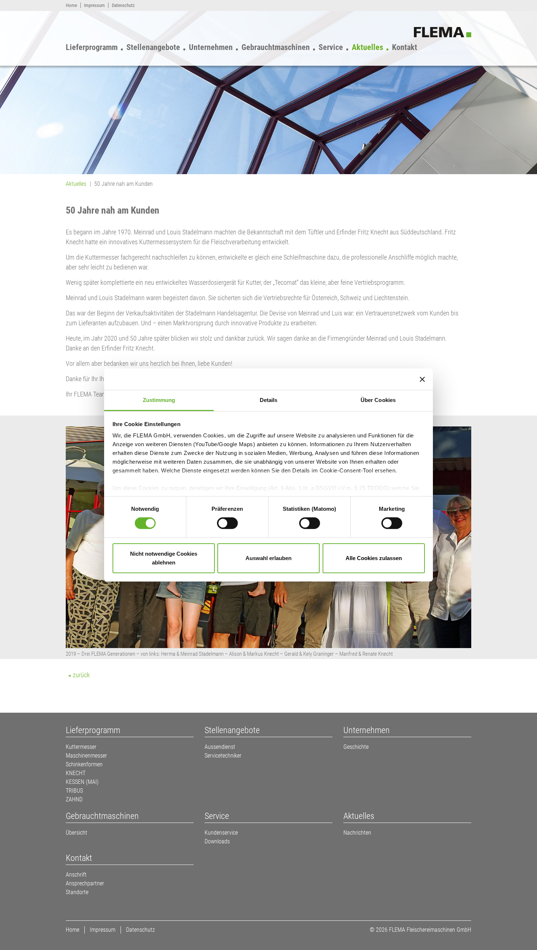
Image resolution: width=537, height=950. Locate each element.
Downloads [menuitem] (217, 841)
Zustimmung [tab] (159, 400)
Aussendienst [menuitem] (220, 746)
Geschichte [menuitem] (356, 746)
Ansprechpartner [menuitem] (85, 883)
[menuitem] (71, 5)
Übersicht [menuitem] (76, 832)
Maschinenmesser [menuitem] (86, 755)
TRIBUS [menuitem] (74, 790)
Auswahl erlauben (268, 558)
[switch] (227, 523)
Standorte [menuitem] (77, 892)
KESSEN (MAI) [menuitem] (82, 781)
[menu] (246, 45)
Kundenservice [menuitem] (221, 832)
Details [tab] (269, 400)
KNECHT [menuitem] (75, 773)
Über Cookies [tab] (378, 400)
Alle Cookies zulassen (374, 558)
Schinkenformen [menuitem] (84, 764)
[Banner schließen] (422, 379)
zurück (80, 675)
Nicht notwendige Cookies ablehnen (163, 558)
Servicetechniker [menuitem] (223, 755)
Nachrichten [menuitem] (357, 832)
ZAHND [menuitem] (74, 799)
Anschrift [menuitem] (76, 874)
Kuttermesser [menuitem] (81, 746)
